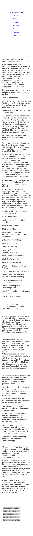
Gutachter (16, 520)
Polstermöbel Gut (9, 508)
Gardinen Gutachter (9, 517)
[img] (17, 5)
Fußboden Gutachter (10, 511)
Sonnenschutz (8, 520)
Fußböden (16, 22)
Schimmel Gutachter (10, 514)
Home (16, 15)
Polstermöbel (16, 19)
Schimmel (16, 25)
